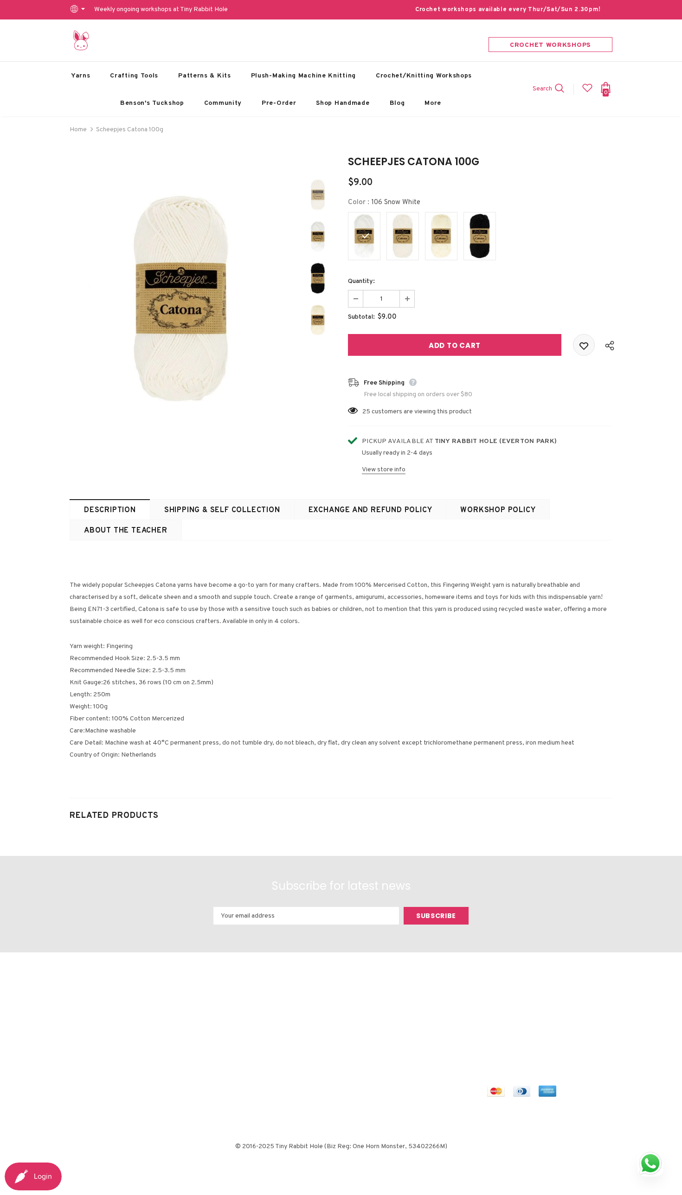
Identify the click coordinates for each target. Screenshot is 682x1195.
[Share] (607, 345)
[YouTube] (578, 1014)
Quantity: (361, 281)
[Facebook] (495, 1014)
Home (78, 130)
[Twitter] (512, 1014)
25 (366, 412)
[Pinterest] (556, 1014)
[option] (181, 299)
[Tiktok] (495, 1031)
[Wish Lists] (584, 345)
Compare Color (263, 396)
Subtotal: (361, 317)
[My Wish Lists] (587, 92)
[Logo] (81, 40)
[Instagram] (534, 1014)
